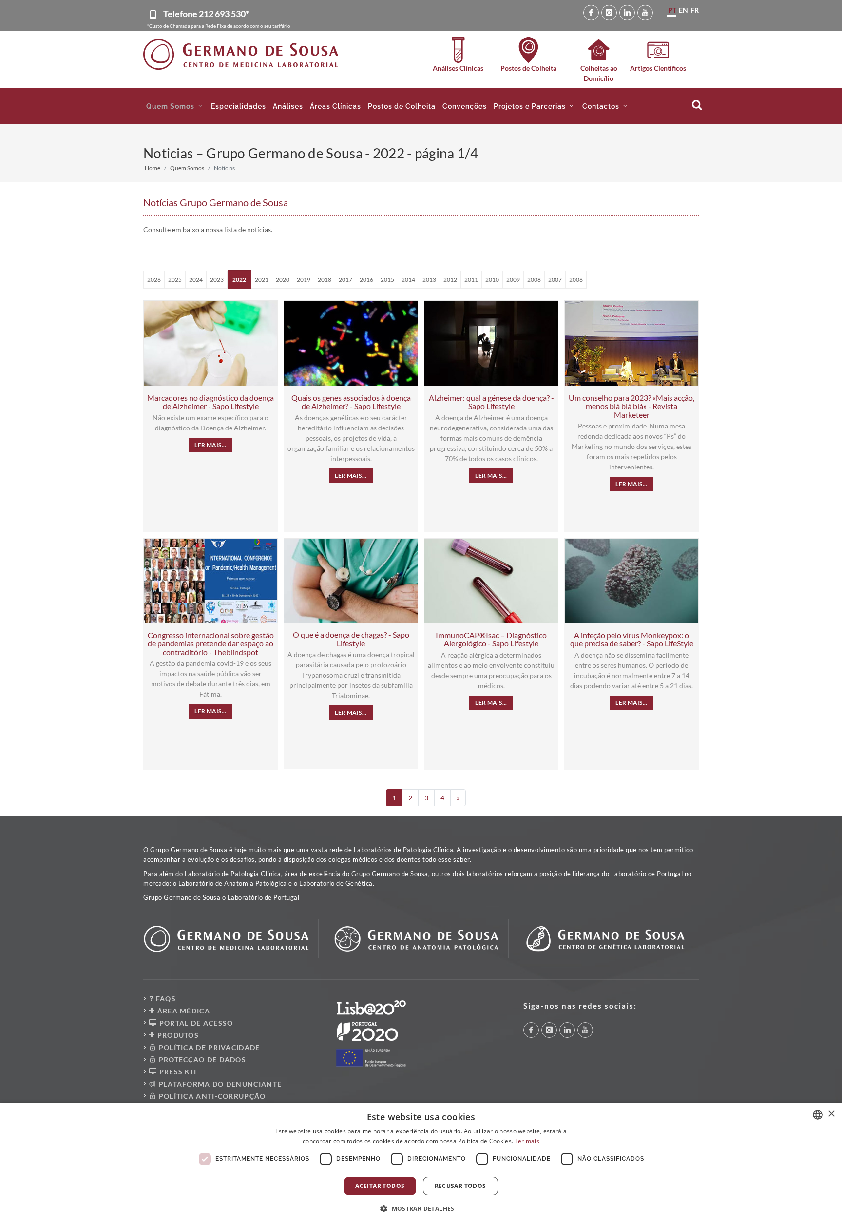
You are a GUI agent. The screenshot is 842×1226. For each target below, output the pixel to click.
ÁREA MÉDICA (182, 1011)
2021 (261, 279)
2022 (239, 279)
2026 (154, 279)
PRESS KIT (177, 1072)
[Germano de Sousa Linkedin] (627, 12)
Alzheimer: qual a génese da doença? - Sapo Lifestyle (491, 402)
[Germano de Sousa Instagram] (609, 12)
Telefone (206, 13)
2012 (450, 279)
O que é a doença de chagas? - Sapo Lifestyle (351, 639)
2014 (408, 279)
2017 (345, 279)
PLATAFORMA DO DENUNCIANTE (219, 1084)
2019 (303, 279)
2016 (366, 279)
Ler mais (527, 1141)
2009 (513, 279)
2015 (387, 279)
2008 (534, 279)
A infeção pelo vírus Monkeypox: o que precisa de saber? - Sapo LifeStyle (631, 639)
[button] (175, 106)
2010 (492, 279)
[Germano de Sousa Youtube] (645, 12)
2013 (429, 279)
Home (152, 168)
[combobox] (818, 1115)
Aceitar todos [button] (379, 1186)
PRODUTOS (177, 1035)
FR (694, 10)
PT (672, 10)
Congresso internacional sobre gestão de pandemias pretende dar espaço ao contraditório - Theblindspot (211, 643)
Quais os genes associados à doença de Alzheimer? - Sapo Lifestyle (351, 402)
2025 (175, 279)
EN (683, 10)
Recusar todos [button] (460, 1186)
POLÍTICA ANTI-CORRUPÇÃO (211, 1096)
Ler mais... (210, 444)
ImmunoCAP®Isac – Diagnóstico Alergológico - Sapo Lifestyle (491, 639)
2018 (324, 279)
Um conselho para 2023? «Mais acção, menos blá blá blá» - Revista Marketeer (631, 406)
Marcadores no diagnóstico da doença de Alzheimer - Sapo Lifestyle (210, 402)
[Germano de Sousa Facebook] (591, 12)
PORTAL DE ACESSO (195, 1023)
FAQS (164, 998)
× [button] (831, 1114)
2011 (471, 279)
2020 (282, 279)
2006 (576, 279)
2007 (555, 279)
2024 (196, 279)
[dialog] (421, 1164)
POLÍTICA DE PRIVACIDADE (208, 1047)
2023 (217, 279)
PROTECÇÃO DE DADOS (201, 1059)
